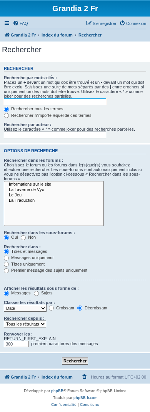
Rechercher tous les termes (36, 108)
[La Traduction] (54, 200)
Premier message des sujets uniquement (48, 270)
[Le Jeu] (54, 195)
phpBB (57, 391)
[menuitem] (20, 23)
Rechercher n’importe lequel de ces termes (51, 115)
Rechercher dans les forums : (33, 160)
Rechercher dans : (22, 246)
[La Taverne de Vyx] (54, 190)
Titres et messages (28, 251)
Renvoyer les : (18, 334)
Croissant (64, 308)
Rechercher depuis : (24, 318)
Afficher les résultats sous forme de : (41, 288)
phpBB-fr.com (85, 397)
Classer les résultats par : (29, 302)
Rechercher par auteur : (28, 124)
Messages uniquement (31, 257)
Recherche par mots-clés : (30, 77)
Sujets (46, 293)
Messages (20, 293)
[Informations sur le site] (54, 184)
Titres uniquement (27, 264)
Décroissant (95, 308)
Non (31, 237)
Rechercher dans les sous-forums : (39, 232)
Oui (14, 237)
